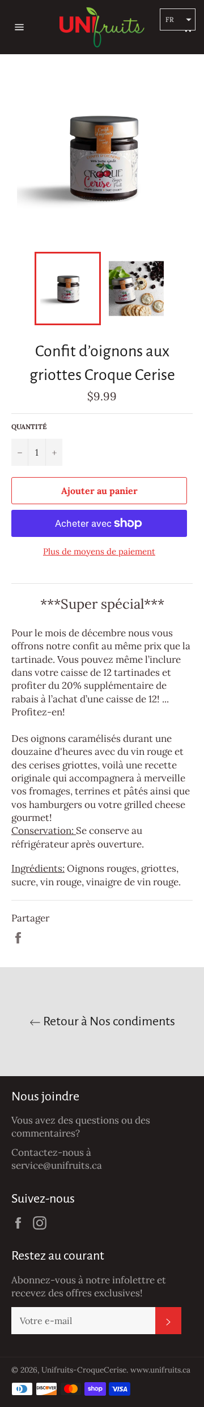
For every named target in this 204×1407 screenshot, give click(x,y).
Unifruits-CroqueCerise (83, 1370)
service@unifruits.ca (56, 1165)
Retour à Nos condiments (108, 1021)
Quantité (28, 426)
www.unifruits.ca (160, 1370)
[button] (178, 19)
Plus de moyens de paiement (99, 551)
